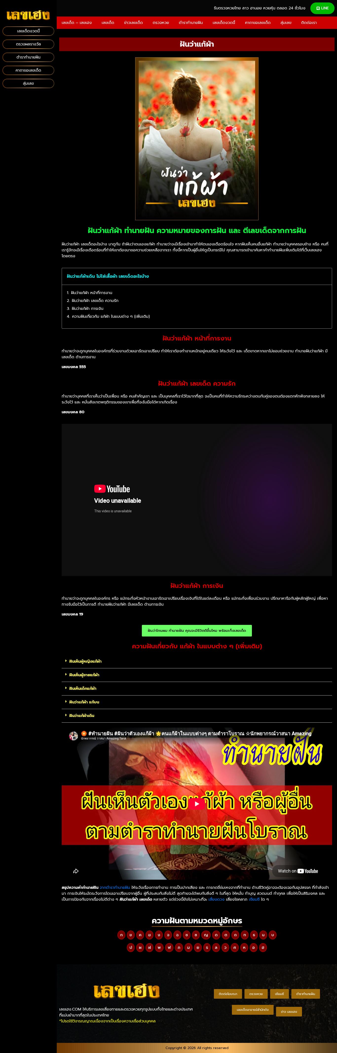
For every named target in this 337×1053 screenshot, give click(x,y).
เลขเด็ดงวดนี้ (224, 23)
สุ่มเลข (286, 23)
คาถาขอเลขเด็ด (258, 23)
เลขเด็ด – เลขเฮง (77, 23)
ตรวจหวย (161, 23)
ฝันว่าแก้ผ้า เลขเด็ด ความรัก (95, 301)
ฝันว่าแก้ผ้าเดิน (81, 716)
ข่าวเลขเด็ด (133, 23)
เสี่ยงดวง (216, 899)
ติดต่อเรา (309, 23)
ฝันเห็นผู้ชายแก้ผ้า (84, 675)
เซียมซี (254, 899)
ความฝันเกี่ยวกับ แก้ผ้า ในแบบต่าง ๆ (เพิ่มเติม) (111, 316)
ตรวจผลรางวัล (28, 44)
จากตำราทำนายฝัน (115, 888)
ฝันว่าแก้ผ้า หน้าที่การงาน (91, 293)
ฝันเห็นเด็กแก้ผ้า (82, 689)
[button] (325, 276)
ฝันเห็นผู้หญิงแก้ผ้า (85, 661)
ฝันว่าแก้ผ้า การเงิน (87, 309)
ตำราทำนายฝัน (191, 23)
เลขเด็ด (108, 23)
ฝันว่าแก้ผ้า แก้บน (84, 702)
